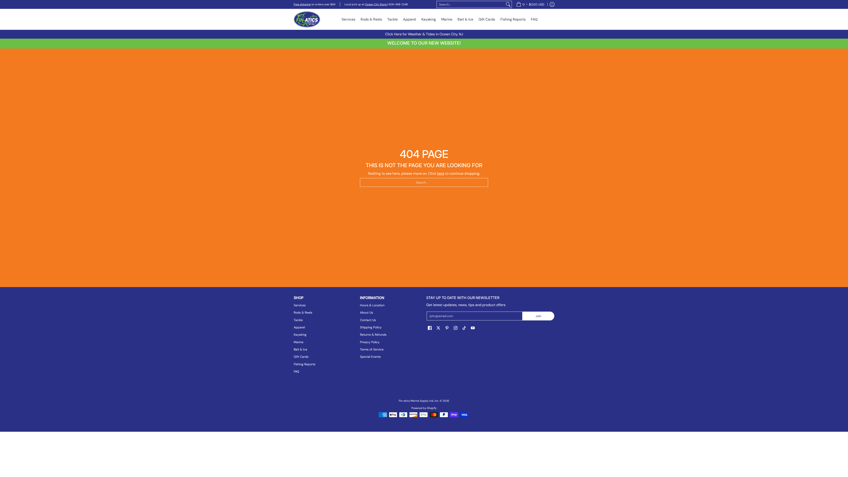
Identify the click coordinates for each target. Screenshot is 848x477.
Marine (298, 342)
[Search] (508, 4)
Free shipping (302, 4)
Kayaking (300, 335)
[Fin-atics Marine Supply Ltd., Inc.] (307, 19)
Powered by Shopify (424, 408)
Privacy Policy (370, 342)
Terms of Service (372, 349)
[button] (430, 328)
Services (300, 305)
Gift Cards (301, 357)
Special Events (370, 357)
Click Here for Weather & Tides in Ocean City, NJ (424, 34)
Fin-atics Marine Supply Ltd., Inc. (419, 401)
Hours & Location (372, 305)
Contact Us (368, 320)
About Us (366, 312)
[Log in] (552, 4)
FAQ (296, 371)
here (440, 173)
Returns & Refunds (373, 335)
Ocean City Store (376, 4)
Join (538, 316)
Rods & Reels (303, 312)
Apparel (299, 327)
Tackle (298, 320)
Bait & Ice (300, 349)
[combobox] (471, 4)
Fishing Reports (304, 364)
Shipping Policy (371, 327)
